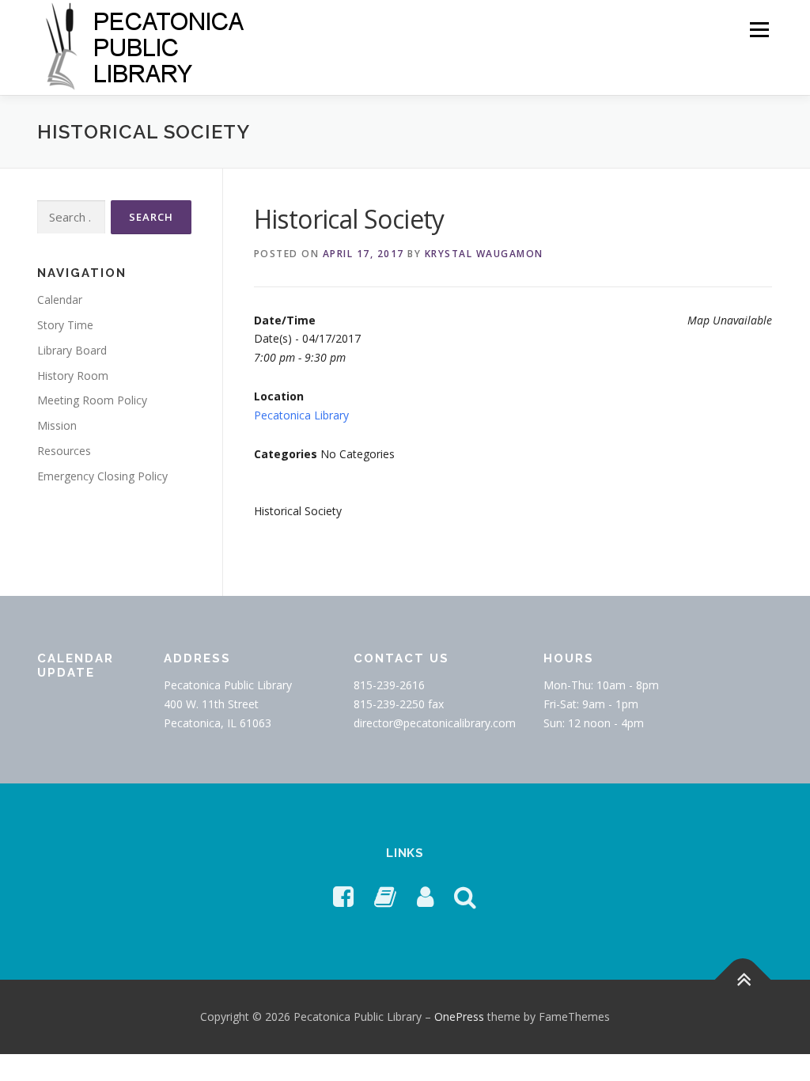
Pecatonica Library (301, 415)
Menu (759, 29)
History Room (72, 375)
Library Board (72, 350)
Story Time (65, 324)
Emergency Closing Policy (102, 476)
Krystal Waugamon (484, 253)
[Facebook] (343, 896)
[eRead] (385, 896)
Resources (64, 450)
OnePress (459, 1016)
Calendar (59, 299)
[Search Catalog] (465, 896)
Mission (57, 425)
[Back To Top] (743, 979)
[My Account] (425, 896)
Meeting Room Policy (92, 400)
